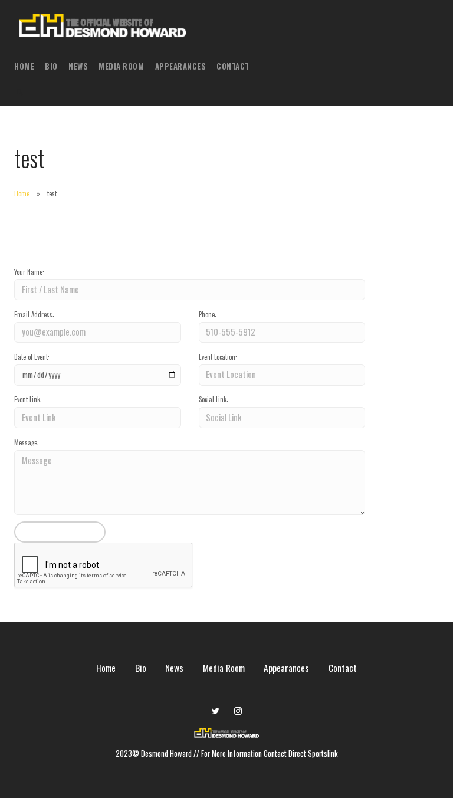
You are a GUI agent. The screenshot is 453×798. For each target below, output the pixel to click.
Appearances (180, 66)
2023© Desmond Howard (154, 753)
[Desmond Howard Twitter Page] (215, 711)
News (78, 66)
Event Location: (218, 357)
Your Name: (29, 272)
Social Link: (213, 399)
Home (24, 66)
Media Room (121, 66)
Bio (51, 66)
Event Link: (28, 399)
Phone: (207, 314)
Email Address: (34, 314)
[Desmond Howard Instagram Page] (238, 711)
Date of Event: (32, 357)
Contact (233, 66)
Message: (26, 442)
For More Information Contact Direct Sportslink (269, 753)
